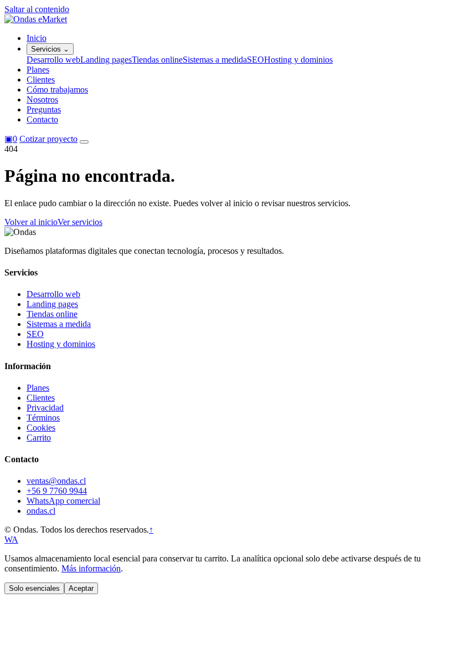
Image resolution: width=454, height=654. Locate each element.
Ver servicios (80, 222)
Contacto (42, 119)
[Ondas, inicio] (35, 19)
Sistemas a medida (215, 59)
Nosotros (42, 99)
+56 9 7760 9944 (57, 490)
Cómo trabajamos (57, 89)
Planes (38, 69)
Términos (43, 417)
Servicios (50, 49)
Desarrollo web (53, 59)
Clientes (41, 79)
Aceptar (81, 588)
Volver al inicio (31, 222)
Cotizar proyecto (48, 139)
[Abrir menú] (84, 142)
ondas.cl (41, 510)
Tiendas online (157, 59)
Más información (91, 568)
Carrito (39, 437)
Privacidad (45, 407)
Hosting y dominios (298, 59)
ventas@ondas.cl (56, 481)
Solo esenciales (34, 588)
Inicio (37, 38)
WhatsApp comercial (63, 500)
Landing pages (106, 59)
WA (11, 539)
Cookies (41, 427)
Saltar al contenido (36, 9)
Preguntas (44, 109)
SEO (255, 59)
